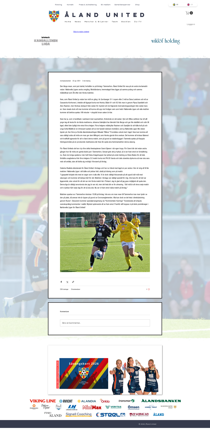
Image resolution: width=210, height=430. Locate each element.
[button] (190, 13)
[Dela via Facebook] (61, 282)
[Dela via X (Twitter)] (67, 282)
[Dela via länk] (73, 282)
